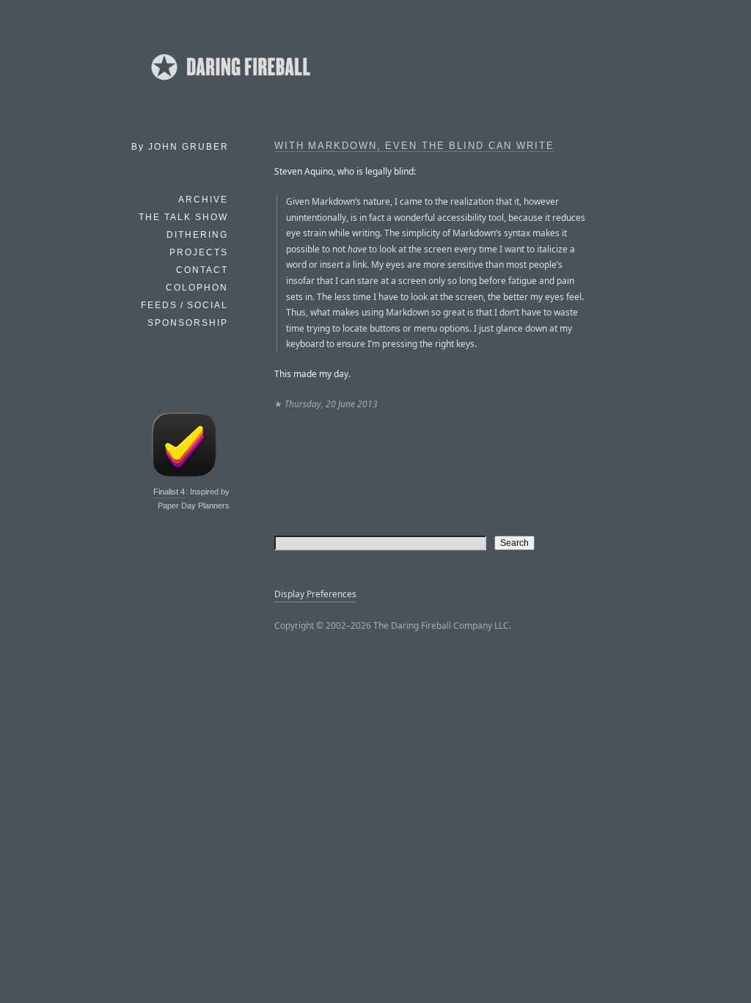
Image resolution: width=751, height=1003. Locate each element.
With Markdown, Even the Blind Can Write (414, 146)
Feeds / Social (184, 305)
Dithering (197, 235)
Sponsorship (187, 323)
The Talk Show (183, 217)
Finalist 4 (169, 491)
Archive (203, 199)
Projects (198, 252)
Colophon (197, 287)
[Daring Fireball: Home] (230, 84)
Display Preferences (315, 594)
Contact (202, 270)
